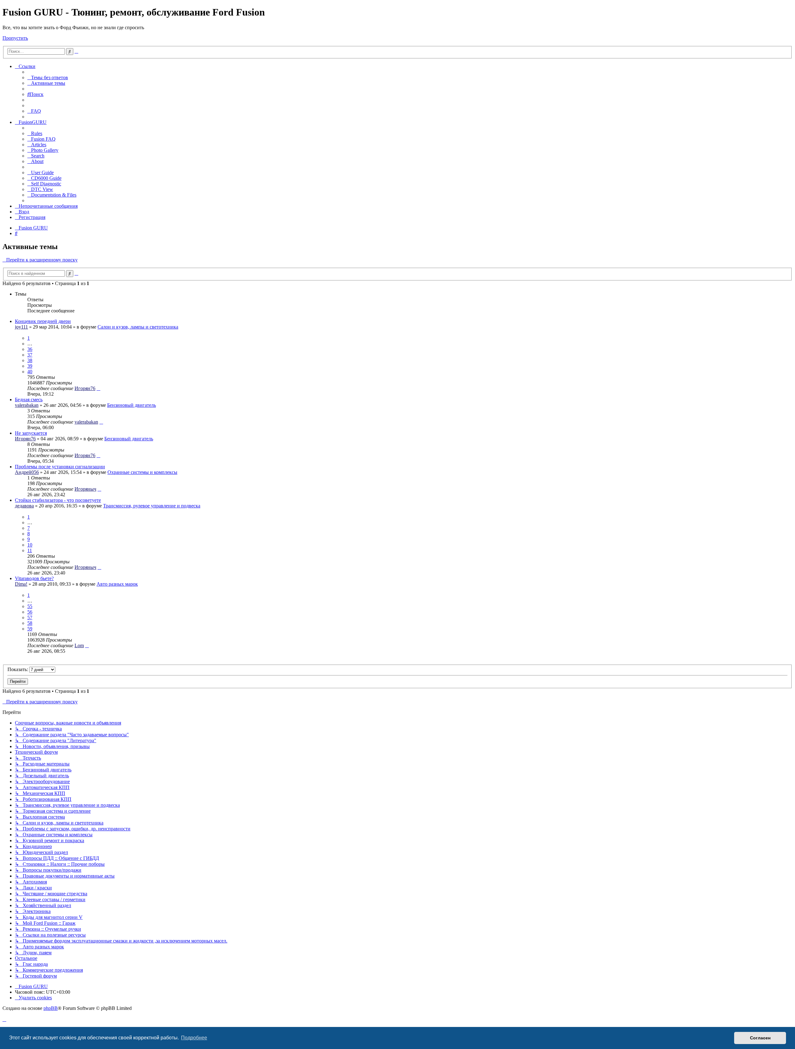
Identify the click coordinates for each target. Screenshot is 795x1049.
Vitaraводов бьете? (34, 578)
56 (29, 612)
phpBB (50, 1008)
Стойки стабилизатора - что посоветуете (58, 500)
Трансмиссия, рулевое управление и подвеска (151, 505)
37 (29, 354)
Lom (79, 645)
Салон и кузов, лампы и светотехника (138, 326)
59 (29, 628)
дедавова (24, 505)
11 (29, 550)
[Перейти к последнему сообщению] (98, 388)
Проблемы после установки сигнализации (60, 466)
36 (29, 349)
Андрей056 (27, 472)
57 (29, 617)
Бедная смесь (29, 399)
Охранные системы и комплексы (142, 472)
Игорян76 (85, 388)
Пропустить (15, 38)
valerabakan (27, 405)
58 (29, 623)
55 (29, 606)
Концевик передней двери (43, 321)
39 (29, 366)
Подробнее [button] (194, 1037)
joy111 (21, 326)
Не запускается (31, 433)
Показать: (18, 669)
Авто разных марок (117, 584)
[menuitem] (47, 77)
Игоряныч (85, 489)
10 (29, 544)
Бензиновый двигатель (131, 405)
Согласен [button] (760, 1037)
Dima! (21, 584)
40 (29, 371)
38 (29, 360)
